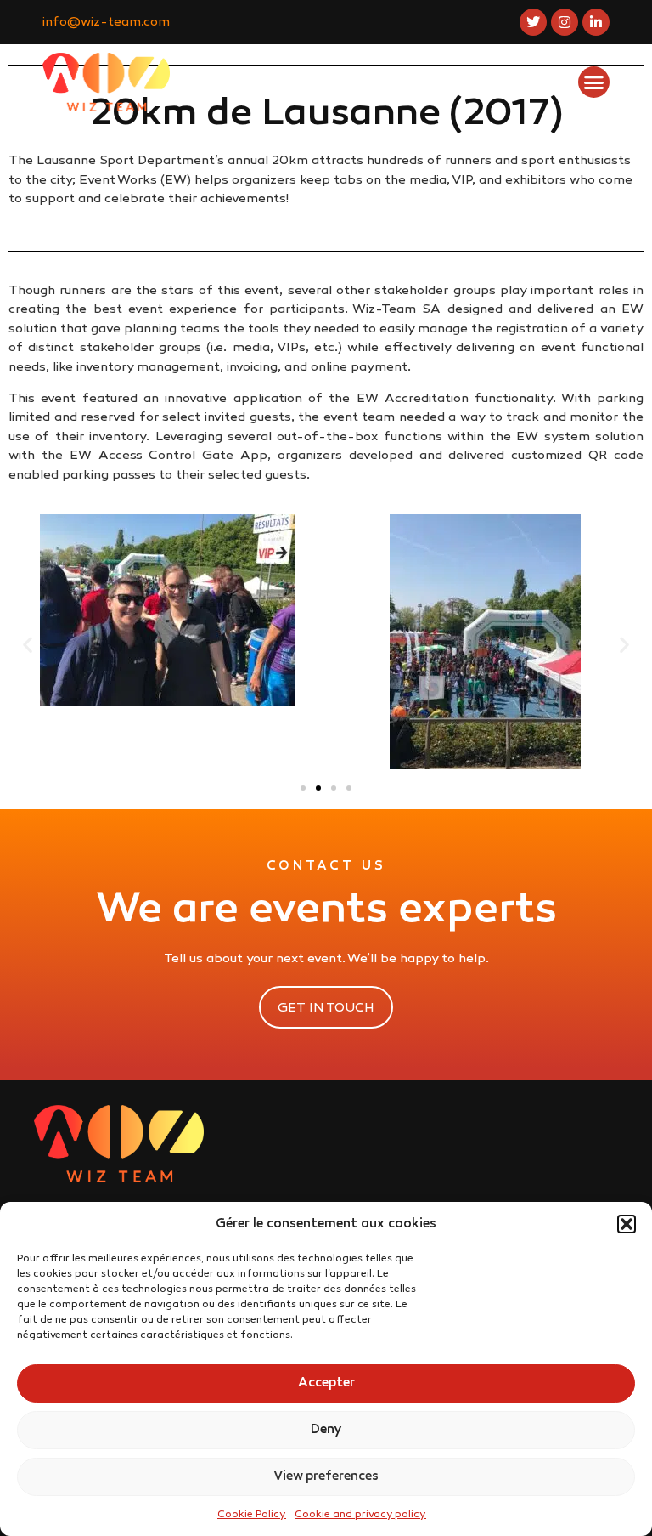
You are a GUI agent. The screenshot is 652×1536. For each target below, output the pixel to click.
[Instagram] (564, 22)
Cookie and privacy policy (360, 1515)
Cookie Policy (251, 1515)
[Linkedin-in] (596, 22)
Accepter (326, 1383)
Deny (326, 1429)
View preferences (326, 1476)
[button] (626, 1224)
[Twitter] (533, 22)
